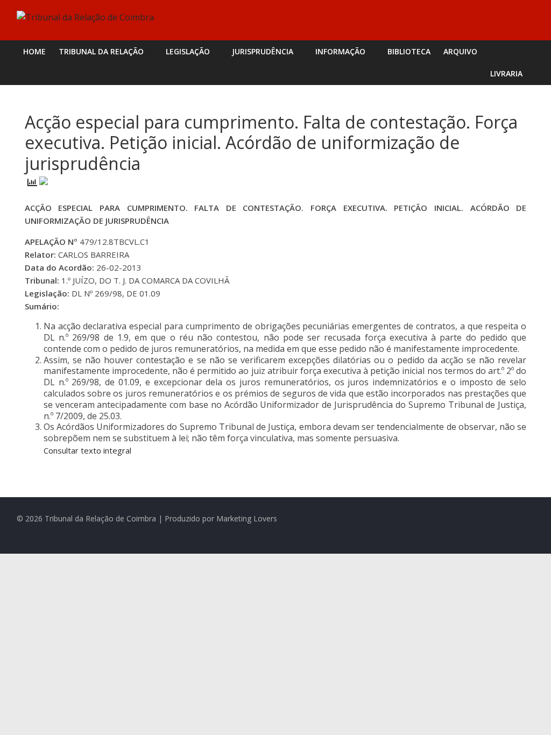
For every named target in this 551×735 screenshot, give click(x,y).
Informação (340, 51)
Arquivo (460, 51)
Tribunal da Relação (101, 51)
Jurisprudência (262, 51)
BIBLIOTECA (408, 51)
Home (34, 51)
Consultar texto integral (87, 450)
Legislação (188, 51)
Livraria (506, 73)
